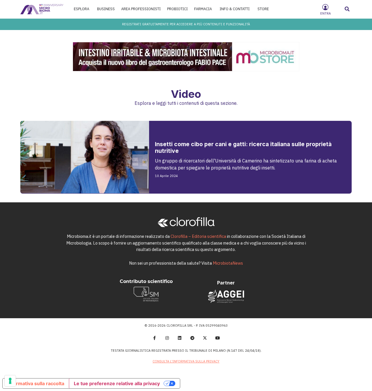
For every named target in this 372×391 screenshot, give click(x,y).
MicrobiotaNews (228, 263)
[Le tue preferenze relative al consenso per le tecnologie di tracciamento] (10, 380)
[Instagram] (167, 338)
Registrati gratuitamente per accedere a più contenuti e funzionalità (186, 24)
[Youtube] (218, 338)
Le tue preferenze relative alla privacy (117, 383)
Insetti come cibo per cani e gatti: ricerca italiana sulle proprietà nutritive (243, 147)
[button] (347, 9)
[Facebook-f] (154, 338)
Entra (325, 13)
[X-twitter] (205, 338)
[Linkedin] (180, 338)
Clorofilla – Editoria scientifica (198, 236)
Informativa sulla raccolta (35, 383)
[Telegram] (192, 338)
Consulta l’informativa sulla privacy (186, 361)
